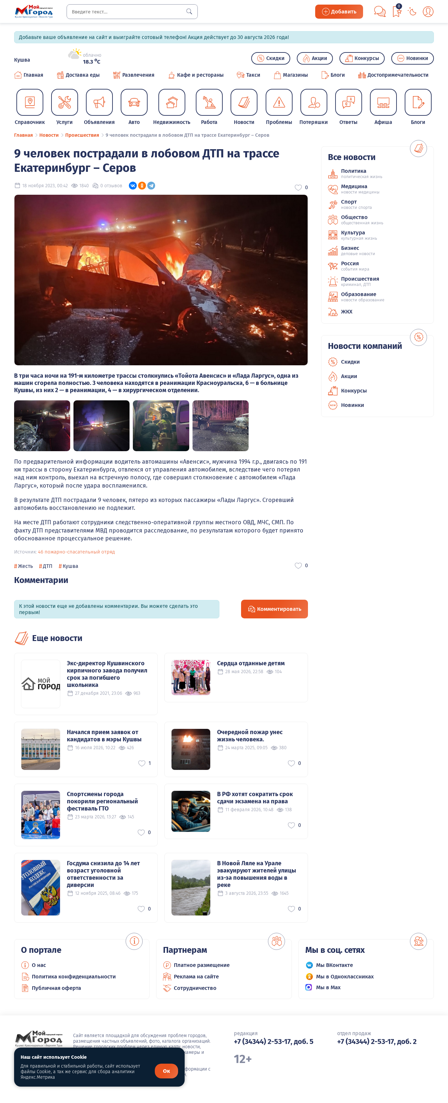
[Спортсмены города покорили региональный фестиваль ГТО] (40, 815)
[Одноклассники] (142, 186)
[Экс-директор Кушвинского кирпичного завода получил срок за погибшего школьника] (40, 684)
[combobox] (132, 11)
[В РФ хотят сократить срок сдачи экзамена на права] (191, 811)
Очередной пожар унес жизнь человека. (250, 736)
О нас (39, 965)
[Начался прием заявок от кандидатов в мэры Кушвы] (40, 749)
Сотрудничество (195, 988)
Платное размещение (202, 965)
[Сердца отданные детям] (191, 677)
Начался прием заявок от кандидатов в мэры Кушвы (104, 736)
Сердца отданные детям (251, 663)
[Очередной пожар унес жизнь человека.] (191, 749)
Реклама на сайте (196, 976)
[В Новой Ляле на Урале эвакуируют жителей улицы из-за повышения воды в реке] (191, 887)
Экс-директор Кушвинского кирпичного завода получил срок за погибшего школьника (107, 674)
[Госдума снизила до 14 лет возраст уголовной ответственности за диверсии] (40, 887)
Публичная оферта (56, 988)
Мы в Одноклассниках (345, 976)
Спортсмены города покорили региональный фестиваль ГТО (102, 801)
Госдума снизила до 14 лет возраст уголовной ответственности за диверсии (103, 874)
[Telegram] (151, 186)
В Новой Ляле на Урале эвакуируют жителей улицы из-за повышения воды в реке (256, 874)
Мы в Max (328, 987)
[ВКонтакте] (133, 186)
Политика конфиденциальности (74, 976)
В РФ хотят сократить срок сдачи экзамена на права (255, 798)
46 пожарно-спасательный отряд (76, 552)
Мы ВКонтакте (334, 965)
